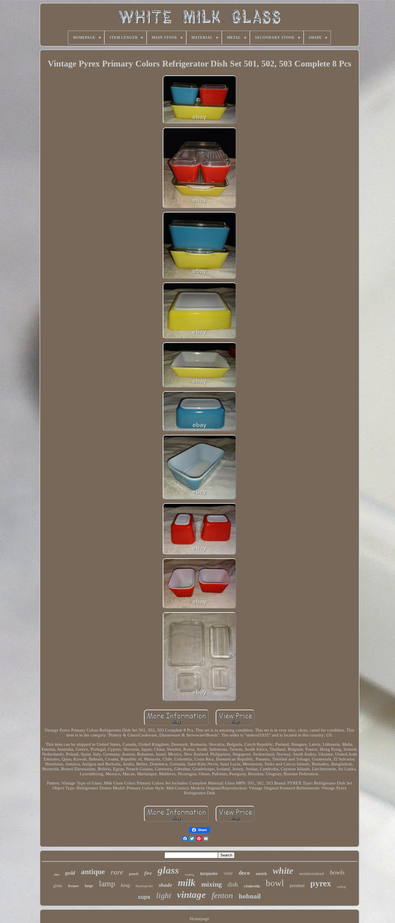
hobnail (250, 896)
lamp (107, 883)
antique (93, 871)
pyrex (320, 883)
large (89, 886)
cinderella (252, 886)
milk (186, 882)
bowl (275, 883)
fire (148, 873)
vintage (191, 894)
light (163, 895)
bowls (337, 872)
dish (233, 884)
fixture (73, 886)
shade (165, 885)
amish (261, 873)
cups (144, 897)
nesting (189, 874)
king (125, 885)
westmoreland (311, 873)
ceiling (341, 886)
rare (117, 872)
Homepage (199, 918)
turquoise (209, 873)
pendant (297, 885)
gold (70, 873)
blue (56, 874)
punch (134, 874)
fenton (222, 895)
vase (228, 873)
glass (168, 870)
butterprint (144, 886)
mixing (211, 884)
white (283, 870)
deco (244, 873)
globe (57, 886)
